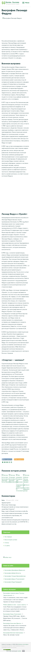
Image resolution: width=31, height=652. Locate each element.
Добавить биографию (23, 644)
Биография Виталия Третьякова (13, 633)
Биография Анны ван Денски (12, 623)
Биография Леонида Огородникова (13, 480)
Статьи (7, 542)
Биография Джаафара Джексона (15, 570)
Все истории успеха (11, 539)
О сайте (7, 545)
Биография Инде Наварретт (13, 582)
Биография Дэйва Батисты (13, 573)
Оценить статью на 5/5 (11, 462)
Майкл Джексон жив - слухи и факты (14, 604)
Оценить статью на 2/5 (5, 462)
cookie (19, 651)
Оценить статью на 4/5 (9, 462)
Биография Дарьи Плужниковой (14, 579)
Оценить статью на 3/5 (7, 462)
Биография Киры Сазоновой (12, 614)
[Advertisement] (15, 193)
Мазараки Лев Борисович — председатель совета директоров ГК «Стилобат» (20, 485)
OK (23, 651)
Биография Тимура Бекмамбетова (15, 576)
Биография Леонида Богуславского (6, 480)
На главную (8, 537)
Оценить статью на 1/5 (3, 462)
